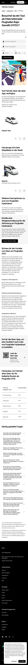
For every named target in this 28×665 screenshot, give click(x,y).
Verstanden (22, 661)
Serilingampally (7, 395)
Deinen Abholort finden (10, 241)
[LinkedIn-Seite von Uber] (2, 637)
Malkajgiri (5, 411)
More (3, 33)
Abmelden (14, 661)
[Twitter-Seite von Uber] (13, 637)
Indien (3, 11)
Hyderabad (10, 11)
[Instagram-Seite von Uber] (9, 637)
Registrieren (21, 2)
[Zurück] (20, 138)
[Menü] (26, 2)
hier (22, 655)
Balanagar (5, 416)
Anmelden (13, 2)
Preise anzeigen (8, 57)
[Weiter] (24, 138)
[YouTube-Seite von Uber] (6, 637)
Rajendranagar (7, 406)
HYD (15, 11)
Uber (3, 2)
